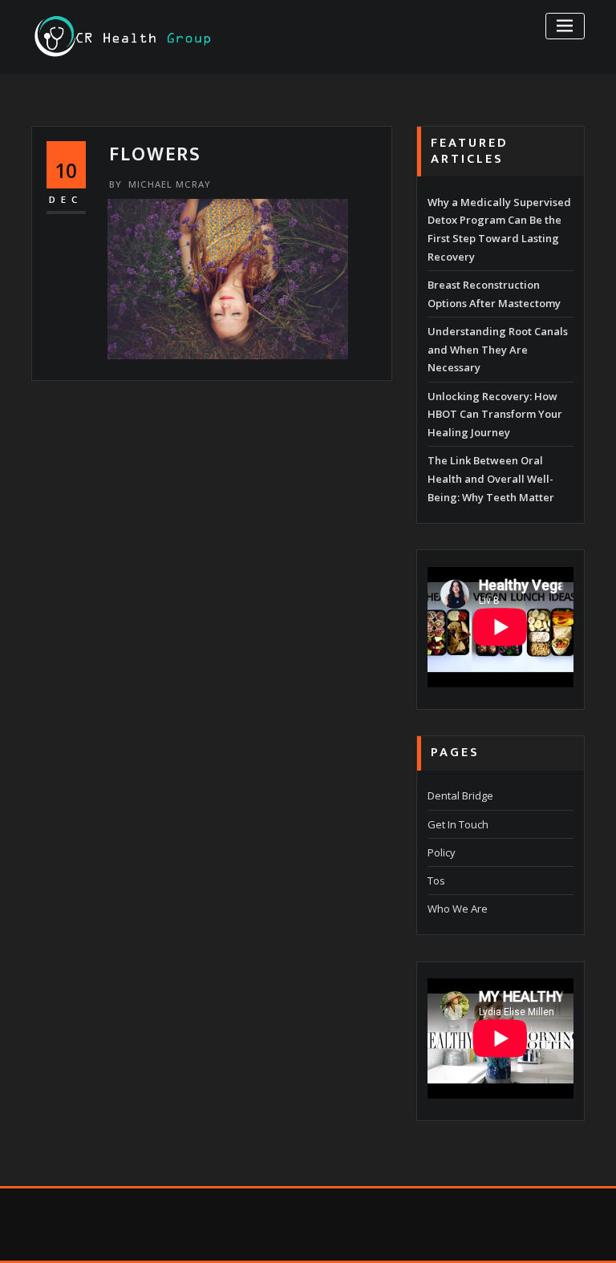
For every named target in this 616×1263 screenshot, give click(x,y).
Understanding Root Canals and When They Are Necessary (498, 349)
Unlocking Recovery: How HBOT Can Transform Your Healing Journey (495, 414)
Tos (436, 880)
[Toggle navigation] (565, 26)
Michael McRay (160, 184)
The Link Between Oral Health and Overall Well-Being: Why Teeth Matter (491, 478)
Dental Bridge (460, 795)
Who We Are (458, 908)
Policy (442, 852)
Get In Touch (458, 824)
